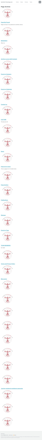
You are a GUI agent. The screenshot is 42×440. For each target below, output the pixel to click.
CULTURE (3, 119)
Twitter (6, 435)
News (21, 2)
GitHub (11, 435)
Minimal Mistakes (27, 436)
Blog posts (4, 279)
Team (31, 2)
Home (17, 2)
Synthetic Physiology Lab (6, 2)
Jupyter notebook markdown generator (12, 388)
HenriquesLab (17, 437)
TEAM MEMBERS (5, 245)
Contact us (4, 104)
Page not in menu (6, 166)
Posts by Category (6, 74)
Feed (15, 435)
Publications (4, 200)
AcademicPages (19, 436)
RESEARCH (4, 40)
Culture (26, 2)
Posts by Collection (6, 89)
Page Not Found (5, 22)
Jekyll (16, 436)
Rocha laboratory (37, 436)
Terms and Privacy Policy (8, 263)
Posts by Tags (5, 230)
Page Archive (4, 185)
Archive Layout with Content (9, 59)
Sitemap (3, 215)
